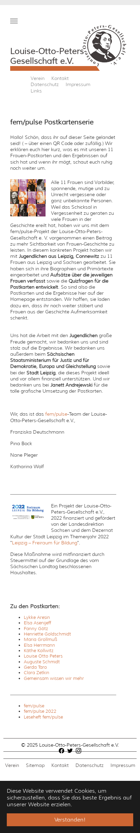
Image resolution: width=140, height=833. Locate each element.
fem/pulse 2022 (40, 711)
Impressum (78, 84)
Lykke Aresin (37, 617)
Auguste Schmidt (42, 661)
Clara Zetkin (36, 672)
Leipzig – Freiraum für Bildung (44, 543)
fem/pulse (56, 414)
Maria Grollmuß (40, 639)
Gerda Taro (35, 667)
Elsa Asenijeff (37, 622)
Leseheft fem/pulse (43, 717)
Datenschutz (45, 84)
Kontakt (60, 78)
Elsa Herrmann (39, 645)
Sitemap (35, 765)
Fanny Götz (36, 628)
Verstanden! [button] (70, 819)
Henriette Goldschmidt (47, 634)
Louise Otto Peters (43, 656)
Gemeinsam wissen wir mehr (54, 678)
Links (36, 91)
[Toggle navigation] (14, 21)
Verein (38, 78)
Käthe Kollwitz (38, 650)
